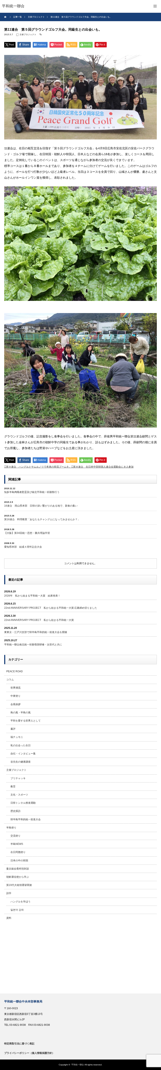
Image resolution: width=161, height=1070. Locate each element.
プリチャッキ (18, 778)
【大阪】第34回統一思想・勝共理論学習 (27, 533)
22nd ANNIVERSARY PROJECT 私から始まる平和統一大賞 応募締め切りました (50, 607)
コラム (10, 679)
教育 (13, 786)
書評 (13, 728)
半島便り (11, 827)
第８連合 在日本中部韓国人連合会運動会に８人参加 (103, 466)
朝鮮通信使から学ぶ (17, 876)
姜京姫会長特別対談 (17, 868)
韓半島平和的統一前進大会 (25, 819)
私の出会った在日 (20, 745)
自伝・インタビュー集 (23, 753)
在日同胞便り (18, 852)
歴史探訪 (15, 811)
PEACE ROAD (14, 671)
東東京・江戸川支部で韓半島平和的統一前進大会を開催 (35, 632)
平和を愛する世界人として (25, 720)
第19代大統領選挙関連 (19, 885)
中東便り (15, 695)
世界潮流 (15, 687)
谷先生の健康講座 (20, 761)
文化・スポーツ (19, 794)
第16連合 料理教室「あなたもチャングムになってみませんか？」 (42, 519)
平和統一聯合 (77, 1064)
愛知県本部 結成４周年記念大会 (23, 546)
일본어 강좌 (17, 909)
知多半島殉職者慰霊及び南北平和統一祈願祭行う (32, 492)
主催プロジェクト (27, 34)
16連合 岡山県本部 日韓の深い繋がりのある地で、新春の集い (41, 505)
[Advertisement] (80, 957)
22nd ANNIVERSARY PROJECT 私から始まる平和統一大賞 (39, 620)
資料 (8, 918)
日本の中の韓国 (19, 860)
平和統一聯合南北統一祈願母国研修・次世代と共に (33, 644)
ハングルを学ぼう (20, 901)
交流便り (15, 835)
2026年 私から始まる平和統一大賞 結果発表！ (32, 595)
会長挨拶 (15, 704)
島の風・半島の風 (20, 712)
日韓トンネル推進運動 (23, 802)
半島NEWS (16, 843)
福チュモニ (16, 737)
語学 (8, 893)
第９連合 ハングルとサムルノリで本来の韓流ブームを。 (38, 466)
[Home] (5, 17)
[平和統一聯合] (13, 6)
